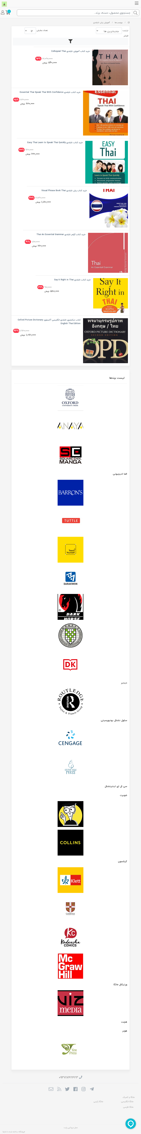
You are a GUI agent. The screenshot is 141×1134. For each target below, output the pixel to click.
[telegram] (92, 1089)
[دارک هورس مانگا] (70, 607)
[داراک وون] (70, 578)
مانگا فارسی (128, 1107)
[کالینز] (70, 842)
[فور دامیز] (70, 814)
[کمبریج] (70, 908)
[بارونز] (70, 492)
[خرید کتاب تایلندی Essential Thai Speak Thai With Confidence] (105, 113)
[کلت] (70, 880)
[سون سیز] (70, 767)
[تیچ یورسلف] (70, 549)
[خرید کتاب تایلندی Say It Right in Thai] (110, 295)
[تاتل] (70, 521)
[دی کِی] (70, 664)
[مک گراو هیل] (70, 965)
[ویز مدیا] (70, 1003)
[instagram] (83, 1089)
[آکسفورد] (70, 398)
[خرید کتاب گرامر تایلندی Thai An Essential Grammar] (108, 252)
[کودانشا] (70, 937)
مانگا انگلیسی (127, 1101)
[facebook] (75, 1089)
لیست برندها (116, 377)
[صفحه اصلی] (129, 22)
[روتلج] (70, 701)
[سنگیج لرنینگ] (70, 739)
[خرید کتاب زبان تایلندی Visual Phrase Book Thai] (108, 208)
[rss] (59, 1089)
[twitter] (67, 1089)
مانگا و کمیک (129, 1097)
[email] (51, 1089)
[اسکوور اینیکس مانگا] (70, 455)
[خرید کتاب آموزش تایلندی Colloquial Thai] (110, 67)
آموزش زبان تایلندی (101, 22)
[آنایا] (70, 426)
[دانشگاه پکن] (70, 635)
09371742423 (68, 1077)
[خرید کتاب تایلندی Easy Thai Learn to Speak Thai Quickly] (106, 162)
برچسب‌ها (119, 22)
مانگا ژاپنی (98, 1101)
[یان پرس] (70, 1049)
